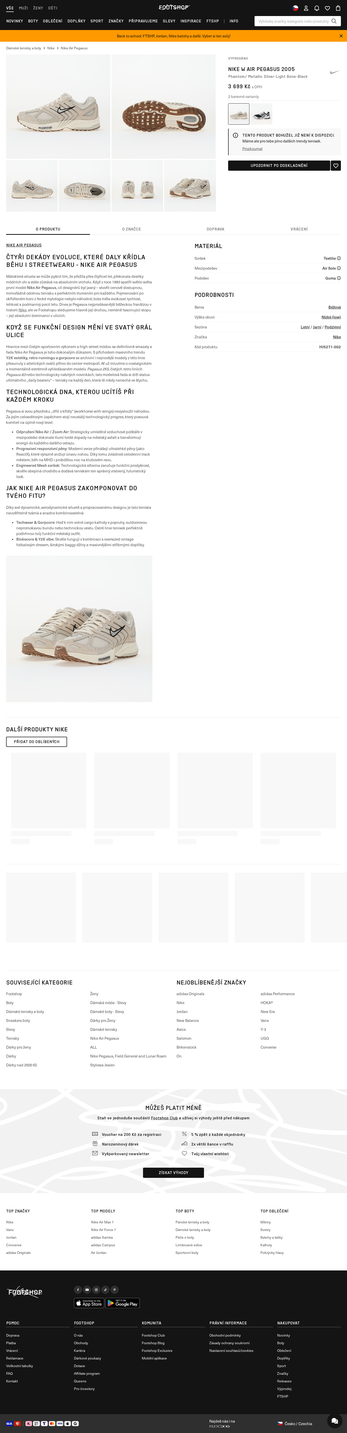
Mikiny (265, 1222)
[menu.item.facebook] (78, 1290)
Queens (80, 1381)
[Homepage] (38, 1292)
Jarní (317, 326)
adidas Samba (102, 1237)
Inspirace (190, 21)
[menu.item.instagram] (96, 1290)
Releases (284, 1381)
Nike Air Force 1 (103, 1229)
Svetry (265, 1229)
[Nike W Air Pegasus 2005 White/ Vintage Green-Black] (261, 114)
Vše (10, 8)
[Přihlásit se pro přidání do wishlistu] (336, 166)
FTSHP (212, 21)
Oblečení (52, 21)
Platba (11, 1342)
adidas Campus (103, 1244)
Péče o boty (185, 1237)
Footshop (14, 993)
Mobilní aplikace (154, 1358)
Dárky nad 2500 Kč (21, 1064)
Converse (268, 1047)
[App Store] (89, 1303)
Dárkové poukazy (87, 1358)
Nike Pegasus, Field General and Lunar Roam (128, 1056)
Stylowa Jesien (102, 1064)
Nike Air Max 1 (102, 1222)
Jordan (182, 1011)
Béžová (334, 307)
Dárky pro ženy (18, 1047)
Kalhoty (266, 1244)
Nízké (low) (331, 317)
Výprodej (284, 1388)
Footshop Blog (153, 1342)
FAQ (9, 1373)
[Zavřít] (341, 36)
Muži (23, 8)
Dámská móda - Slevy (108, 1002)
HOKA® (267, 1002)
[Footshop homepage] (173, 7)
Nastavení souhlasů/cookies (231, 1350)
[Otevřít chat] (334, 1420)
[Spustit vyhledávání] (334, 21)
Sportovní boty (187, 1252)
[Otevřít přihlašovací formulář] (306, 8)
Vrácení (12, 1350)
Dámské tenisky (103, 1029)
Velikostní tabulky (19, 1365)
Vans (265, 1020)
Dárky (11, 1056)
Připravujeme (143, 21)
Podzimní (333, 326)
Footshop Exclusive (157, 1350)
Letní (305, 326)
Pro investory (84, 1388)
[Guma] (339, 278)
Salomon (184, 1038)
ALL (93, 1047)
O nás (78, 1335)
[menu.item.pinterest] (115, 1290)
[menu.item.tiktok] (105, 1290)
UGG (265, 1038)
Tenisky (12, 1038)
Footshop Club (164, 1118)
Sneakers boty (18, 1020)
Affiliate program (87, 1373)
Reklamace (14, 1358)
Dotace (79, 1365)
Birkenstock (187, 1047)
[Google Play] (122, 1303)
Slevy (169, 21)
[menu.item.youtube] (87, 1290)
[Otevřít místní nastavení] (295, 8)
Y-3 (263, 1029)
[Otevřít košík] (338, 8)
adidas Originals (190, 993)
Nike (22, 309)
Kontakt (12, 1381)
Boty (33, 21)
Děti (52, 8)
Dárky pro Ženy (102, 1020)
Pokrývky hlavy (272, 1252)
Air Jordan (98, 1252)
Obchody (81, 1342)
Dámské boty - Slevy (107, 1011)
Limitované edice (189, 1244)
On (179, 1056)
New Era (268, 1011)
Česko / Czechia (298, 1423)
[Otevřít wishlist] (327, 8)
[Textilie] (339, 258)
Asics (181, 1029)
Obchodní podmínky (225, 1335)
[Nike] (334, 72)
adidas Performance (278, 993)
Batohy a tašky (271, 1237)
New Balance (188, 1020)
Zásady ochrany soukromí (229, 1342)
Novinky (14, 21)
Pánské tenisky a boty (192, 1222)
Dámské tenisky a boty (25, 1011)
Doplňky (76, 21)
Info (233, 21)
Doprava (12, 1335)
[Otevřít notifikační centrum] (317, 8)
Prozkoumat (252, 148)
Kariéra (79, 1350)
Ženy (38, 8)
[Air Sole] (339, 268)
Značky (115, 21)
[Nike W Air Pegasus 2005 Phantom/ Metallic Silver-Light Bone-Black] (238, 114)
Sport (96, 21)
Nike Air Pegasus (24, 245)
